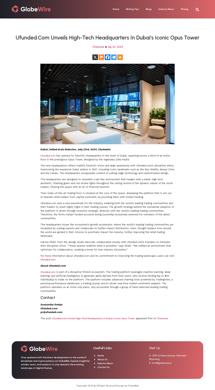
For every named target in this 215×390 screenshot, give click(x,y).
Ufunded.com (47, 155)
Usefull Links (102, 348)
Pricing (184, 9)
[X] (95, 57)
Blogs (149, 9)
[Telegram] (114, 57)
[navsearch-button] (199, 9)
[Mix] (101, 57)
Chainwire (98, 46)
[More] (120, 57)
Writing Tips (132, 9)
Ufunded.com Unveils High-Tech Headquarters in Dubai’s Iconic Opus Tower (93, 318)
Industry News (166, 9)
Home (116, 9)
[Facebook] (107, 57)
